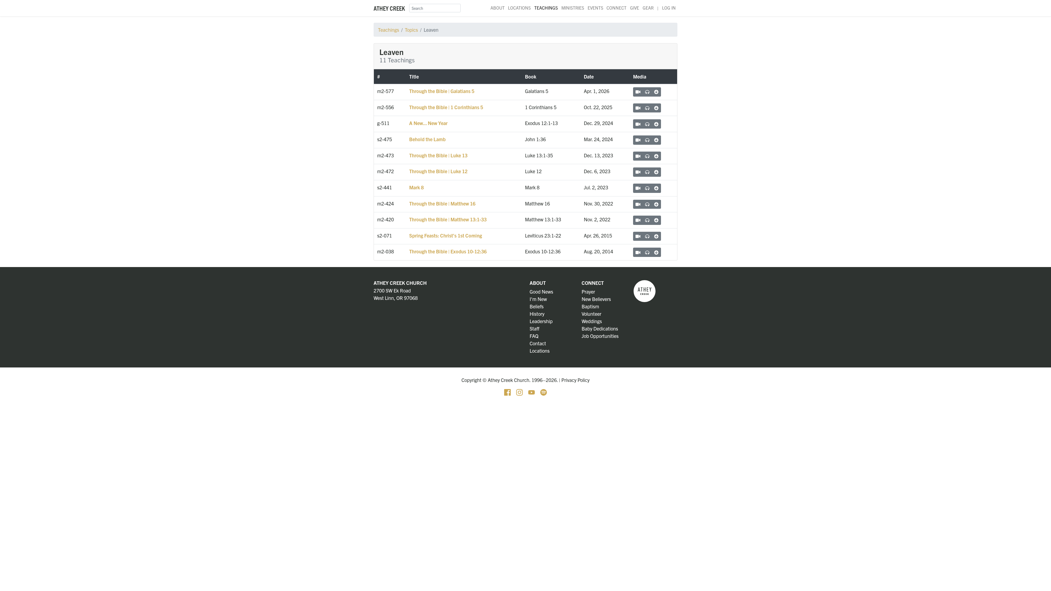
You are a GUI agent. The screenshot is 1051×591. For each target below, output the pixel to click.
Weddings (592, 321)
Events (595, 7)
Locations (519, 7)
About (497, 7)
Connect (616, 7)
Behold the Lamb (427, 139)
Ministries (572, 7)
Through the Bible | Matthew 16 (442, 203)
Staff (534, 328)
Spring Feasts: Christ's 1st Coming (445, 235)
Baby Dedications (600, 328)
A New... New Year (428, 123)
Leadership (541, 321)
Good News (541, 291)
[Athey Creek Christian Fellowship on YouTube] (532, 392)
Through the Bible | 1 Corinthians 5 (446, 107)
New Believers (596, 299)
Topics (411, 30)
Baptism (590, 306)
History (537, 314)
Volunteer (591, 314)
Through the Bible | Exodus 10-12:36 (448, 251)
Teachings (546, 7)
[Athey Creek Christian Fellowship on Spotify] (543, 392)
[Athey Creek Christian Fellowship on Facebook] (508, 392)
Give (634, 7)
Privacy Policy (575, 380)
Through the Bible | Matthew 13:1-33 (448, 219)
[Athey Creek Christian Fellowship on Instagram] (520, 392)
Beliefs (537, 306)
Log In (669, 7)
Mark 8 (416, 187)
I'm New (538, 299)
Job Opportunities (600, 336)
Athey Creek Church (400, 283)
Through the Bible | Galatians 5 (441, 91)
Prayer (588, 291)
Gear (648, 7)
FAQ (534, 336)
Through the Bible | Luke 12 (438, 171)
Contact (538, 343)
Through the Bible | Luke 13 (438, 155)
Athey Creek (389, 8)
